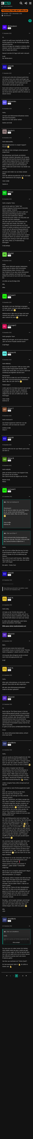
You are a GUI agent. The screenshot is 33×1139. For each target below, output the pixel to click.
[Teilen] (30, 20)
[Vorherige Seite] (7, 975)
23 (16, 975)
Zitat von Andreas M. (12, 502)
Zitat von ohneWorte (12, 931)
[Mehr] (29, 33)
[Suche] (21, 3)
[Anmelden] (25, 3)
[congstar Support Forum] (6, 3)
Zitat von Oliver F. (11, 533)
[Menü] (30, 3)
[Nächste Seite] (26, 975)
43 (22, 975)
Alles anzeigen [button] (16, 942)
